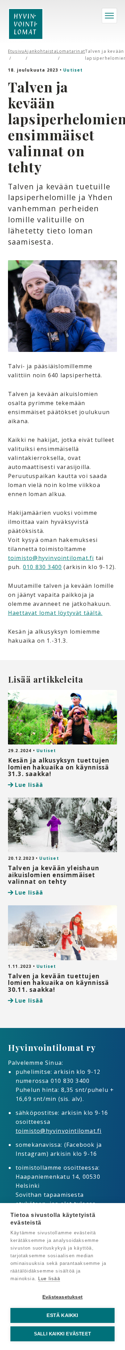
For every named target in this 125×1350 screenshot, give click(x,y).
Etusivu (16, 51)
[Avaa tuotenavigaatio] (109, 15)
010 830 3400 (42, 567)
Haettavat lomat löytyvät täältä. (55, 613)
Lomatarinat (71, 51)
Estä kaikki (62, 1315)
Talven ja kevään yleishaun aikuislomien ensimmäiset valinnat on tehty (53, 875)
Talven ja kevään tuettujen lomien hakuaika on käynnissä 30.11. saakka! (58, 983)
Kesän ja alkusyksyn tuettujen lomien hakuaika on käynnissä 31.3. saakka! (59, 767)
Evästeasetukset (62, 1297)
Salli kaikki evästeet (62, 1333)
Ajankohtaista (40, 51)
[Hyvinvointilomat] (25, 24)
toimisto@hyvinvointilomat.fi (51, 558)
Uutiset (73, 70)
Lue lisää (29, 785)
